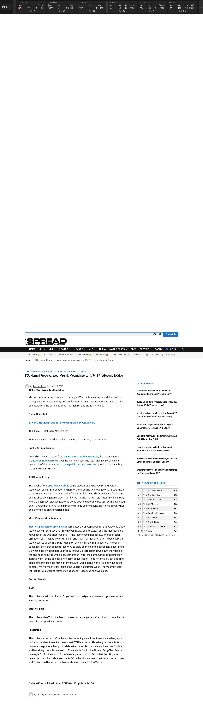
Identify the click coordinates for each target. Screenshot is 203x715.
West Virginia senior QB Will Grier (48, 526)
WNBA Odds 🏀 (102, 355)
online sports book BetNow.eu (81, 456)
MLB (168, 535)
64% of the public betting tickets (75, 464)
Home (28, 360)
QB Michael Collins (58, 485)
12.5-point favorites (44, 460)
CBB (162, 535)
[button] (182, 349)
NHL (174, 535)
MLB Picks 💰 (33, 355)
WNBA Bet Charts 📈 (120, 355)
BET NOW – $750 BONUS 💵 (163, 355)
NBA (151, 535)
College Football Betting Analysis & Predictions (56, 371)
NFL (145, 535)
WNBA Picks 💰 (85, 355)
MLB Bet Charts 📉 (66, 355)
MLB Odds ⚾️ (49, 355)
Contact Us (171, 334)
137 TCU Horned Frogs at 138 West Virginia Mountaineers (62, 422)
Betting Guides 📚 (141, 355)
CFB (157, 535)
